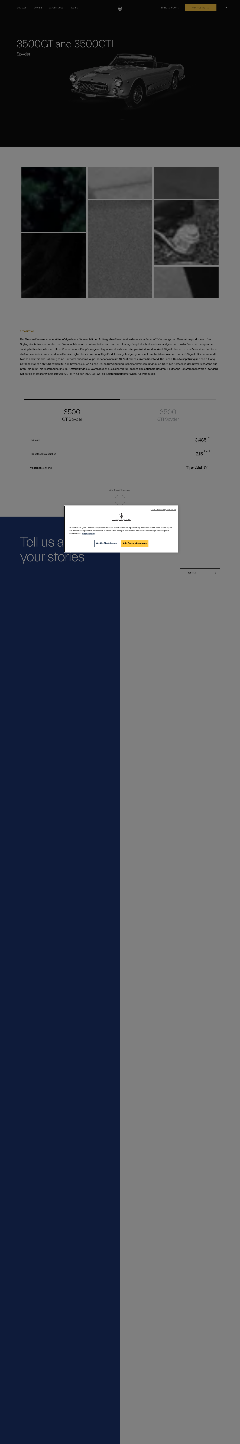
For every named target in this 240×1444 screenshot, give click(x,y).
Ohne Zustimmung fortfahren (163, 510)
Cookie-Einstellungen (106, 543)
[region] (121, 529)
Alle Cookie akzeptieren (135, 543)
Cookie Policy (88, 534)
